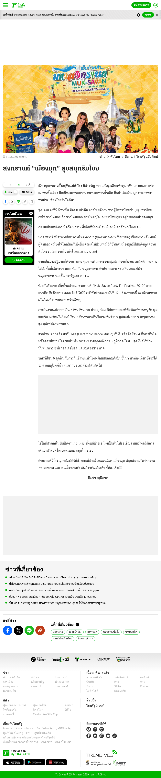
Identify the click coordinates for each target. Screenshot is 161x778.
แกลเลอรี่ (8, 714)
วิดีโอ (116, 686)
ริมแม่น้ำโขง (73, 632)
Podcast (144, 686)
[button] (5, 201)
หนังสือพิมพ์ (119, 677)
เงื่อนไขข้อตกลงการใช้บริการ (18, 742)
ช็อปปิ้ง (90, 700)
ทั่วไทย (119, 156)
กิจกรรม (7, 728)
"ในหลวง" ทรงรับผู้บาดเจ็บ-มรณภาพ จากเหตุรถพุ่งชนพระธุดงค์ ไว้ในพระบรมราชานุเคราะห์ (58, 602)
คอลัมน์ (142, 677)
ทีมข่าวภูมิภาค (83, 638)
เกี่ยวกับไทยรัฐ (41, 728)
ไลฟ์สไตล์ (91, 690)
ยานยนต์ (34, 686)
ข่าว (107, 156)
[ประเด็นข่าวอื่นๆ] (31, 213)
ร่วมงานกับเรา (22, 728)
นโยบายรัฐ (36, 681)
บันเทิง (89, 681)
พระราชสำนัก (10, 677)
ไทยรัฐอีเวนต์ (94, 705)
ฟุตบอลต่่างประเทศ (13, 705)
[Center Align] (157, 14)
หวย (141, 681)
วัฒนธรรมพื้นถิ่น (108, 632)
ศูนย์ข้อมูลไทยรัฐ (12, 733)
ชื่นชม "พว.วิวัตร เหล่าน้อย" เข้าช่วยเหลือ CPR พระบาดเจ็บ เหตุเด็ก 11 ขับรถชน (52, 596)
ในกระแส (59, 677)
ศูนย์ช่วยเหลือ (38, 733)
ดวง (115, 681)
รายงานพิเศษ (93, 677)
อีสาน (131, 156)
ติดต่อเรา (42, 742)
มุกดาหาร (57, 632)
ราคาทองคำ (61, 686)
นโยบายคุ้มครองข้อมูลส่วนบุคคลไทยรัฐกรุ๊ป (26, 737)
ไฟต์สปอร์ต (9, 709)
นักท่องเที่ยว (128, 632)
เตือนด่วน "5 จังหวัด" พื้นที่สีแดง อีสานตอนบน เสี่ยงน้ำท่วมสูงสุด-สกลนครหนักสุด (53, 577)
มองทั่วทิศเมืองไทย (61, 638)
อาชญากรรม (10, 686)
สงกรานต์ (89, 632)
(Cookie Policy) (97, 15)
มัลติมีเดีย (118, 690)
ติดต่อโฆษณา (56, 742)
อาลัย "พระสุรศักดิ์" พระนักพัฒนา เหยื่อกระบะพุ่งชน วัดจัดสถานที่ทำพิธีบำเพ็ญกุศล (54, 590)
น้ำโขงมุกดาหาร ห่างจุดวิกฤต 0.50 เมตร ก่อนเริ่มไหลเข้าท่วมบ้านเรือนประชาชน (51, 583)
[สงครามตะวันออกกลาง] (18, 231)
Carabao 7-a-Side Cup (44, 714)
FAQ (26, 733)
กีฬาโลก (34, 709)
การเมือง (8, 681)
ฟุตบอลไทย (36, 705)
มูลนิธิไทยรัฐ (58, 728)
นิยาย (89, 686)
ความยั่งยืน (9, 690)
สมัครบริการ (142, 5)
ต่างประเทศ (61, 681)
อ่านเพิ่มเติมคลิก (70, 15)
